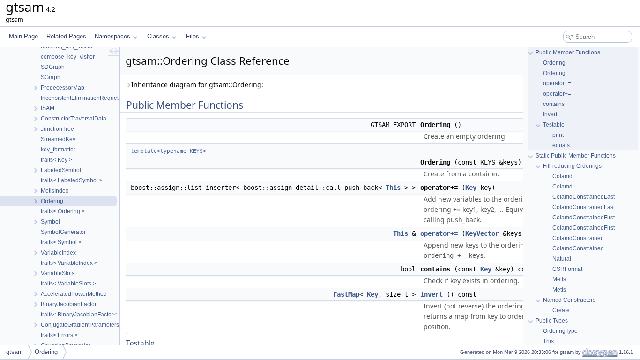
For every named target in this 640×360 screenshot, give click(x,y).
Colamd (562, 176)
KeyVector (482, 233)
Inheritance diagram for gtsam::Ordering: (197, 84)
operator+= (439, 233)
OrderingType (560, 331)
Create (561, 310)
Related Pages (66, 36)
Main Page (23, 36)
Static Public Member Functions (576, 155)
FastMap (346, 294)
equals (561, 145)
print (558, 135)
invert (431, 294)
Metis (559, 279)
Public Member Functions (568, 52)
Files (192, 36)
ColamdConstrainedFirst (583, 217)
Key (470, 187)
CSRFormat (567, 269)
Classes (158, 36)
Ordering (554, 63)
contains (554, 104)
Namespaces (112, 36)
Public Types (552, 320)
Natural (561, 258)
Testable (554, 124)
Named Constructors (569, 300)
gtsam (14, 351)
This (393, 187)
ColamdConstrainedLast (583, 197)
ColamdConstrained (578, 238)
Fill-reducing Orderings (572, 166)
